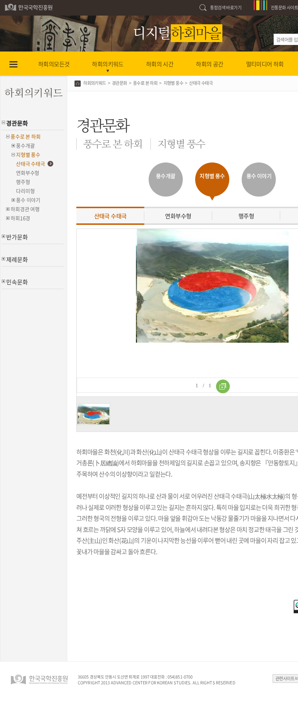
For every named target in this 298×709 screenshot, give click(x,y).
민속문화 (17, 281)
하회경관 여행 (25, 209)
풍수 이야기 (28, 199)
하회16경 (20, 218)
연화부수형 (27, 172)
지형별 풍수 (28, 154)
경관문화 (17, 123)
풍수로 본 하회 (26, 136)
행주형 (23, 181)
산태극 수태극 (30, 163)
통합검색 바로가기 (225, 7)
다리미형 (25, 190)
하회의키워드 (94, 83)
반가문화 (17, 236)
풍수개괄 (25, 145)
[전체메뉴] (13, 63)
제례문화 (17, 259)
